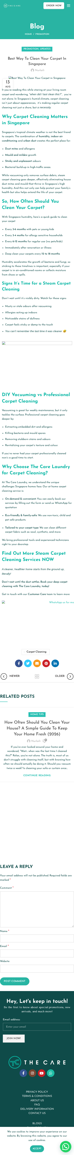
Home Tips (37, 714)
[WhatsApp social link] (50, 1073)
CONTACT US (37, 1113)
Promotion (42, 34)
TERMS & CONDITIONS (37, 1096)
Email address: (11, 1019)
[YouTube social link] (41, 1073)
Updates (45, 49)
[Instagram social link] (32, 1073)
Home (28, 34)
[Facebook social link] (19, 663)
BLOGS (37, 1123)
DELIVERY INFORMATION (37, 1109)
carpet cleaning (36, 651)
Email (4, 946)
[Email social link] (37, 663)
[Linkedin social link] (55, 663)
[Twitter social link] (28, 663)
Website (4, 961)
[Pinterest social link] (46, 663)
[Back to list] (37, 676)
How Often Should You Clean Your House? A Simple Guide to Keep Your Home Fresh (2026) (37, 728)
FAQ (37, 1104)
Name (4, 931)
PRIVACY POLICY (37, 1092)
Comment (6, 887)
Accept (37, 1149)
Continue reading (37, 775)
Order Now (53, 6)
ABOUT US (37, 1100)
